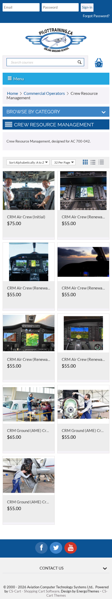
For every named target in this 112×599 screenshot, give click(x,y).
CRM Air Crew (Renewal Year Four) (37, 288)
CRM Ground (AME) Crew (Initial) (36, 430)
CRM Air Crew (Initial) (26, 216)
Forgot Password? (96, 16)
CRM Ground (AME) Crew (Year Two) (38, 501)
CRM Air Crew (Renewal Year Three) (38, 359)
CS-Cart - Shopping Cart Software (34, 591)
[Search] (79, 62)
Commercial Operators (44, 93)
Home (12, 93)
